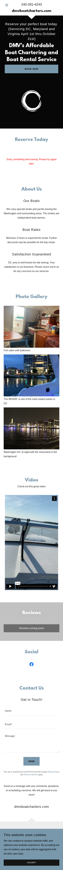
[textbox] (31, 711)
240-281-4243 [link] (31, 4)
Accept (31, 863)
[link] (31, 11)
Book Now (31, 69)
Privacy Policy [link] (53, 772)
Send (31, 761)
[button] (8, 5)
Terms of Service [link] (31, 775)
